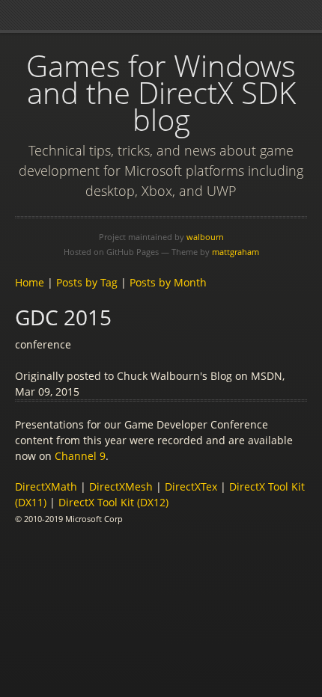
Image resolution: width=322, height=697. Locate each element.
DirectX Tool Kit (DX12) (113, 502)
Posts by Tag (87, 282)
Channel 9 (80, 456)
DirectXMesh (121, 486)
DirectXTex (191, 486)
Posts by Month (168, 282)
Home (29, 282)
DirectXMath (46, 486)
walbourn (205, 236)
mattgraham (235, 251)
